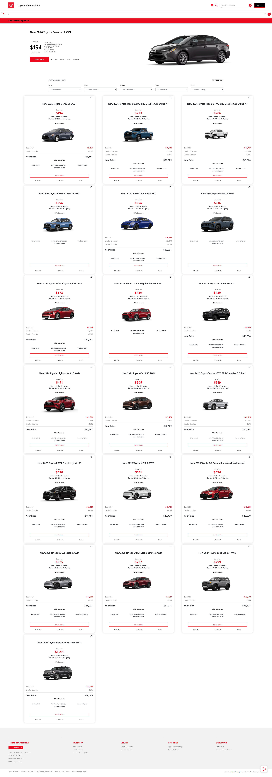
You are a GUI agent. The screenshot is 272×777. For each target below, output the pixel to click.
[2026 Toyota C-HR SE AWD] (138, 404)
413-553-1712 (18, 758)
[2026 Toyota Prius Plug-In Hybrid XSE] (59, 314)
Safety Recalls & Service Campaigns (71, 771)
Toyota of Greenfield (14, 771)
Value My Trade (173, 750)
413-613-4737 (17, 755)
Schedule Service (127, 746)
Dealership (221, 742)
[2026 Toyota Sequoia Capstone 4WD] (59, 673)
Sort (192, 85)
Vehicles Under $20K (80, 753)
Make (86, 85)
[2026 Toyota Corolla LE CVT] (59, 134)
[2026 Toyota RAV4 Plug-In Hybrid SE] (59, 493)
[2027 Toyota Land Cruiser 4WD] (217, 583)
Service (124, 742)
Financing (173, 742)
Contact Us (17, 747)
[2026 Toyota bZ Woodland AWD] (59, 583)
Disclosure (76, 59)
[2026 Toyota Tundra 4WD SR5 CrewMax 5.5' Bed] (217, 404)
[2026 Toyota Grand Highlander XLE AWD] (138, 314)
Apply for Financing (175, 746)
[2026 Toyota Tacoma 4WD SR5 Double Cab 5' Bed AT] (217, 134)
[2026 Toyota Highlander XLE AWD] (59, 404)
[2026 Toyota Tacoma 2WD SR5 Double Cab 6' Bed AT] (138, 134)
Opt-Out (85, 771)
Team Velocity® (236, 772)
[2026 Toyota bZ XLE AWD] (138, 493)
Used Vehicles (78, 750)
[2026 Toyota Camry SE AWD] (138, 224)
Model (122, 85)
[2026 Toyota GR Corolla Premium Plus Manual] (217, 493)
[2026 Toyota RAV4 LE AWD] (217, 224)
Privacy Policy (25, 771)
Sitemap (41, 771)
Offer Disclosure (59, 123)
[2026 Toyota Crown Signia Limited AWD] (138, 583)
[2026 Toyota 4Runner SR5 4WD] (217, 314)
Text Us (81, 180)
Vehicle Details (39, 59)
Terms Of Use (34, 771)
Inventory (78, 742)
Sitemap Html (49, 771)
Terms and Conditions (224, 750)
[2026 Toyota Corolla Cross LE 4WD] (59, 224)
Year (50, 85)
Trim (157, 85)
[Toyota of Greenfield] (25, 5)
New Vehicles (78, 746)
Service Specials (126, 750)
